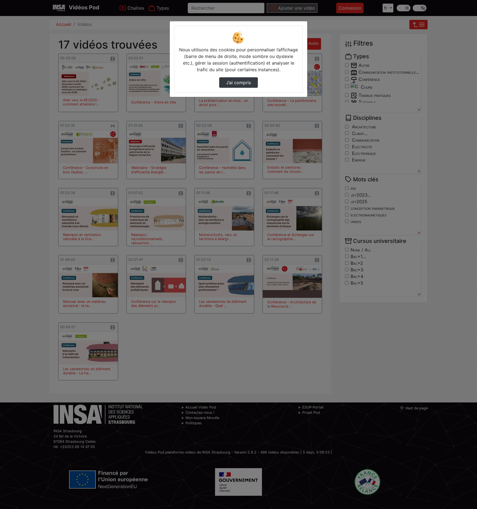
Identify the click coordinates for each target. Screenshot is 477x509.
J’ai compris (238, 82)
